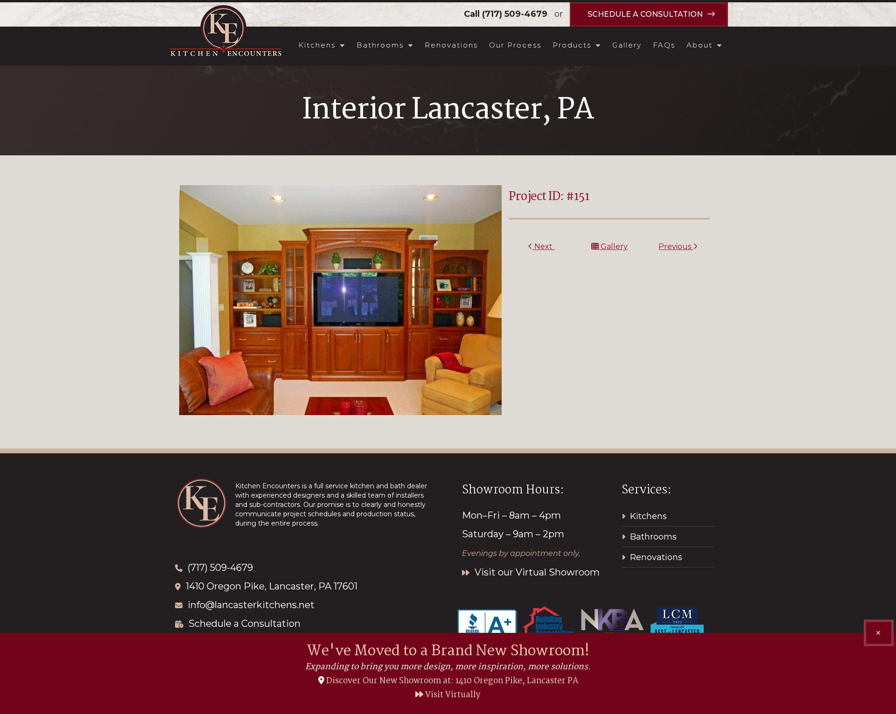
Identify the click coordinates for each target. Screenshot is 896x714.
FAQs (664, 45)
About (699, 45)
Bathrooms (380, 45)
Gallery (627, 45)
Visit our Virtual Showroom (536, 572)
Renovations (451, 45)
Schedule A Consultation (645, 14)
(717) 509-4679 (514, 14)
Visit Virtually (452, 695)
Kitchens (317, 45)
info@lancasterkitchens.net (251, 604)
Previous (675, 246)
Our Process (515, 45)
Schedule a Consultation (245, 623)
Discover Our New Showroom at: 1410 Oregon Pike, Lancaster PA (452, 681)
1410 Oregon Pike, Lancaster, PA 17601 (271, 586)
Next (543, 246)
